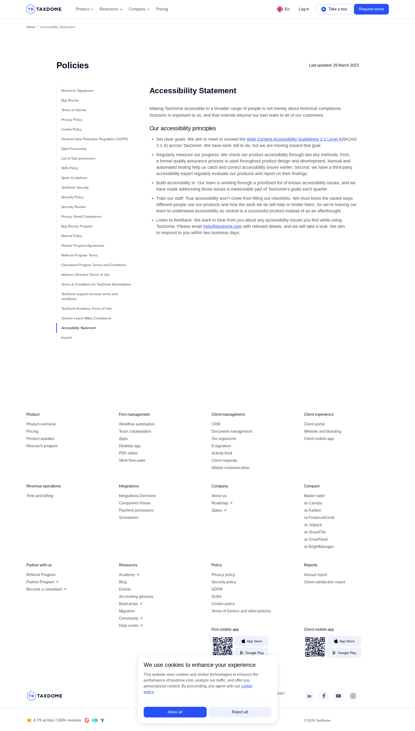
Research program (42, 446)
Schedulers (128, 518)
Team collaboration (135, 431)
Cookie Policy (71, 129)
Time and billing (40, 496)
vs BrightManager (319, 547)
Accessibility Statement (78, 328)
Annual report (315, 575)
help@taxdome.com (222, 226)
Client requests (224, 460)
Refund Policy (71, 236)
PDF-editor (128, 453)
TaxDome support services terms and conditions (89, 296)
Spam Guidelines (74, 178)
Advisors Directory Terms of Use (85, 275)
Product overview (41, 424)
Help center (129, 625)
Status (216, 510)
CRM (215, 424)
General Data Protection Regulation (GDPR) (94, 139)
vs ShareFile (315, 532)
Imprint (66, 337)
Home (31, 27)
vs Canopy (313, 503)
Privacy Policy (71, 120)
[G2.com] (87, 720)
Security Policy (72, 197)
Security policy (223, 582)
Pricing (162, 9)
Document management (231, 431)
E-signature (221, 446)
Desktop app (130, 446)
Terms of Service (74, 110)
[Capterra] (102, 720)
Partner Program (40, 582)
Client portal (314, 424)
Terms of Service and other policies (241, 611)
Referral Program (41, 575)
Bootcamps (128, 604)
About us (219, 496)
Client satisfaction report (324, 582)
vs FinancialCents (319, 518)
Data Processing (73, 149)
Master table (314, 496)
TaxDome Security (75, 187)
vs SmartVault (316, 539)
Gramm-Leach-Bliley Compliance (86, 318)
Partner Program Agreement (82, 245)
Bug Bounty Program (77, 226)
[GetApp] (94, 720)
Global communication (230, 468)
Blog (123, 582)
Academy (127, 575)
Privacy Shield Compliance (81, 216)
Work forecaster (132, 460)
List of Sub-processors (78, 158)
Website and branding (322, 431)
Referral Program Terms (79, 255)
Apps (123, 439)
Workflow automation (137, 424)
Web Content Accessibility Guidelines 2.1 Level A (294, 139)
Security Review (73, 207)
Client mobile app (319, 439)
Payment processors (136, 510)
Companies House (135, 503)
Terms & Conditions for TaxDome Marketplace (96, 284)
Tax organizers (223, 439)
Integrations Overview (137, 496)
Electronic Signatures (77, 90)
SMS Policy (69, 168)
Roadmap (219, 503)
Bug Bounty (70, 100)
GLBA (216, 596)
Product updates (40, 439)
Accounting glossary (136, 596)
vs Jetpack (313, 525)
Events (125, 589)
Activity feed (221, 453)
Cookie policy (223, 604)
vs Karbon (312, 510)
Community (128, 618)
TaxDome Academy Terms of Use (86, 308)
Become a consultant (44, 589)
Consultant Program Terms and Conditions (93, 265)
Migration (127, 611)
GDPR (217, 589)
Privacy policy (223, 575)
